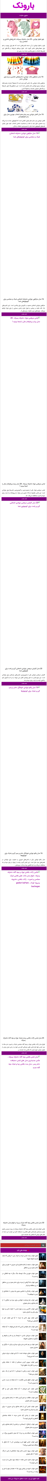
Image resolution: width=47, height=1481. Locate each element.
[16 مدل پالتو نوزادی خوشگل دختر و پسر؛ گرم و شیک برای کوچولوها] (23, 691)
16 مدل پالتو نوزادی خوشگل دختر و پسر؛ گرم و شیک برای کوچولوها (23, 854)
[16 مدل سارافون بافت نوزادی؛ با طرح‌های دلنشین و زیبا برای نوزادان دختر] (23, 73)
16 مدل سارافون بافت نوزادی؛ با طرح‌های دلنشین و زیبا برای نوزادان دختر (23, 78)
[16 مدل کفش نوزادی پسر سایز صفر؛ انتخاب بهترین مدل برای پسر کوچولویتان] (23, 111)
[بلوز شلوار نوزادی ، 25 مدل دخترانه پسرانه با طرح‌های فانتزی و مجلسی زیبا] (23, 36)
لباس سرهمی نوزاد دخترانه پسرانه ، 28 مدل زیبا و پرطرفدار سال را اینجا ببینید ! (23, 485)
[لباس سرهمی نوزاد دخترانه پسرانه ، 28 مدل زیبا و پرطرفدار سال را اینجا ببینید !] (23, 321)
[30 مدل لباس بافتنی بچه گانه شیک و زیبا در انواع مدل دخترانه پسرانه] (23, 1067)
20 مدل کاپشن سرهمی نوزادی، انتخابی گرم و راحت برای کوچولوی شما (23, 669)
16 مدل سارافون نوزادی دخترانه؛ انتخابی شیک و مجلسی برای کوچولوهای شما (23, 300)
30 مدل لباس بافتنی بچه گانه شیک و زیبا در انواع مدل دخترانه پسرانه (23, 1223)
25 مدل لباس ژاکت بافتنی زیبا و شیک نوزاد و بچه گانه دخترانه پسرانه (23, 1039)
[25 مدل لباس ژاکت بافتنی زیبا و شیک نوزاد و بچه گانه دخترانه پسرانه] (23, 886)
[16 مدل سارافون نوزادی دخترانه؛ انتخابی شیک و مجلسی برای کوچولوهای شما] (23, 136)
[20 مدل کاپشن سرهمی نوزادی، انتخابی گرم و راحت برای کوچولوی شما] (23, 506)
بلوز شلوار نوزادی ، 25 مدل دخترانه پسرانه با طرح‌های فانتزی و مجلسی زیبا (23, 40)
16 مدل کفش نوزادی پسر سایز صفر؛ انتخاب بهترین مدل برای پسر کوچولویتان (24, 115)
